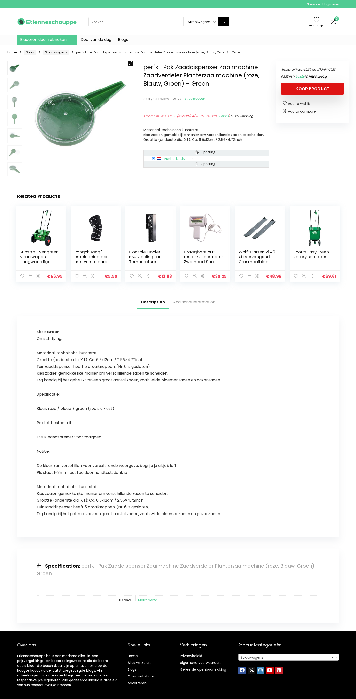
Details (224, 116)
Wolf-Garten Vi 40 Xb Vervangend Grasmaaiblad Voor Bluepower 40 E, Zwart (258, 261)
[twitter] (251, 670)
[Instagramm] (260, 670)
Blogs (123, 39)
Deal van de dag (96, 39)
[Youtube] (270, 670)
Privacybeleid (191, 656)
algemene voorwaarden (200, 662)
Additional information (194, 302)
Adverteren (137, 683)
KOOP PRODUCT (312, 89)
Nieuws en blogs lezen (323, 4)
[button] (130, 63)
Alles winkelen (139, 662)
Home (12, 52)
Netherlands (174, 158)
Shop (30, 52)
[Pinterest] (279, 670)
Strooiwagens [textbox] (287, 657)
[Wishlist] (316, 20)
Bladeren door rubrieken (43, 39)
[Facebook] (242, 670)
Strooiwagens (56, 52)
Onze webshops (141, 676)
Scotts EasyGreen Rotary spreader (311, 254)
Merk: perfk (147, 600)
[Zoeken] (223, 21)
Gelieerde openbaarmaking (203, 669)
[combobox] (288, 657)
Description (153, 302)
